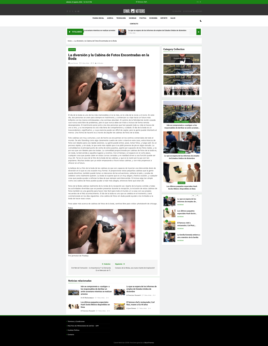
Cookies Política (73, 330)
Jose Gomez (74, 63)
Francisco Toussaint (134, 295)
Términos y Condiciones (76, 321)
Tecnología (121, 18)
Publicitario (181, 240)
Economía (153, 18)
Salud (172, 18)
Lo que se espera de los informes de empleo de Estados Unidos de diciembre (130, 30)
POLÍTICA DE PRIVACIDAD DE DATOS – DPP (83, 326)
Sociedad (132, 18)
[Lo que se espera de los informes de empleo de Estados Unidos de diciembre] (95, 33)
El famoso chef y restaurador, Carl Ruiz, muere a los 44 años (186, 213)
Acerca (110, 18)
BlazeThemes (149, 342)
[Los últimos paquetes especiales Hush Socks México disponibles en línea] (166, 33)
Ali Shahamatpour (88, 298)
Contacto (134, 24)
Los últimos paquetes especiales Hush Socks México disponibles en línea (166, 2)
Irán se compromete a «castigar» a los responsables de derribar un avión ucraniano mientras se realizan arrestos (181, 127)
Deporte (163, 18)
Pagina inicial (98, 18)
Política (142, 18)
